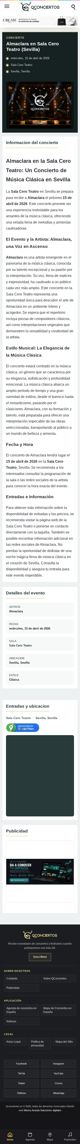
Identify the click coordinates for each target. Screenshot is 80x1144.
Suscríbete (40, 956)
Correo (58, 1083)
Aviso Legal (13, 1041)
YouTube (58, 1073)
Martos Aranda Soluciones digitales (42, 1110)
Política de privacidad (37, 1043)
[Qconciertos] (40, 6)
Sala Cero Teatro (20, 645)
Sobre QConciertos (54, 978)
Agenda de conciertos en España (21, 1010)
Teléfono (21, 1093)
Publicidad (12, 987)
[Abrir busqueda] (73, 6)
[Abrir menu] (7, 6)
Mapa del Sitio (64, 1041)
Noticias (11, 1021)
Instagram (58, 1063)
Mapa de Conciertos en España (57, 1010)
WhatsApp (58, 1093)
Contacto (11, 978)
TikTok (21, 1073)
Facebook (21, 1063)
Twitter (21, 1083)
